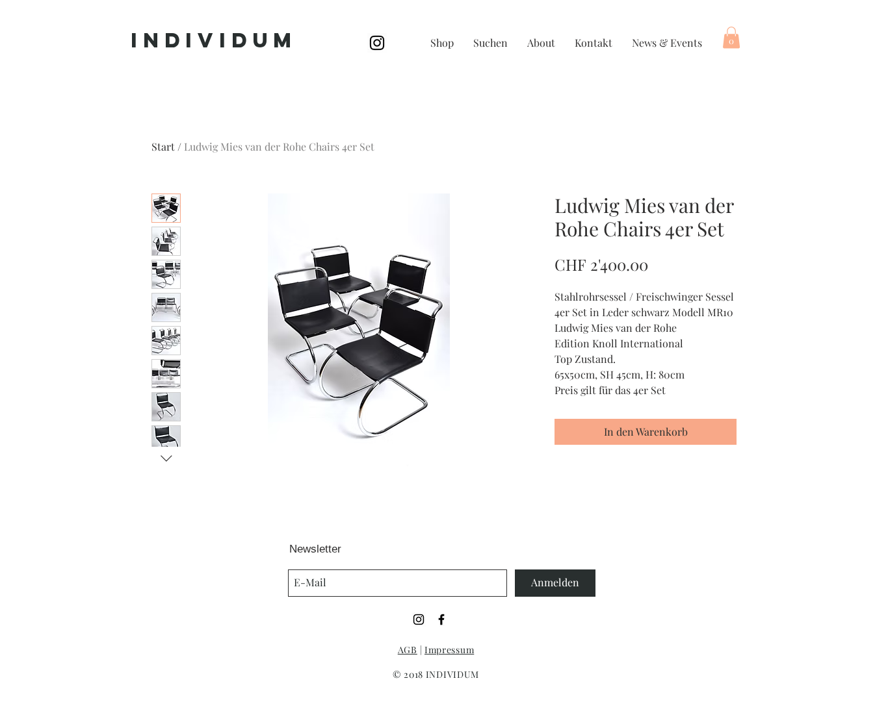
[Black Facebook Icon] (441, 619)
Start (163, 146)
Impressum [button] (449, 649)
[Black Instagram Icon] (377, 43)
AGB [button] (407, 649)
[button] (731, 37)
